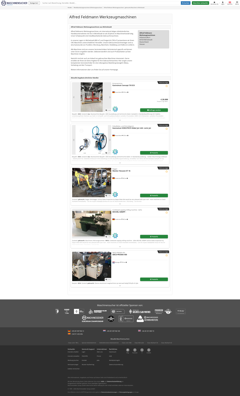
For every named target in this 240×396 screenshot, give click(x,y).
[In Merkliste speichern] (166, 86)
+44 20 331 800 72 (148, 331)
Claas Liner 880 (126, 343)
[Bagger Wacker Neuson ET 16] (91, 182)
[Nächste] (109, 97)
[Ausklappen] (120, 120)
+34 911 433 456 (77, 334)
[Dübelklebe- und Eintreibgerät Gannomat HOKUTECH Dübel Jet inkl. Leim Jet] (91, 139)
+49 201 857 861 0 (77, 331)
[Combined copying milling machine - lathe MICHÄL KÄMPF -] (91, 223)
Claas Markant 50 (152, 343)
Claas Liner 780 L (73, 343)
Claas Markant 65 (166, 343)
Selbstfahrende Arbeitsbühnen (109, 343)
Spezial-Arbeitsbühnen (89, 343)
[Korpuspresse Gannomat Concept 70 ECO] (91, 97)
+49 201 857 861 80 (113, 331)
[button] (237, 3)
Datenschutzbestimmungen (109, 392)
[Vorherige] (73, 97)
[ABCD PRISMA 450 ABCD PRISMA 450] (91, 266)
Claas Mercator (139, 343)
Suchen (186, 3)
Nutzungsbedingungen (126, 392)
